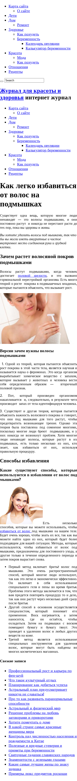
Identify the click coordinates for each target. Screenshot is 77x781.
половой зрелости (32, 276)
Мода (21, 57)
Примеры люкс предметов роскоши (38, 773)
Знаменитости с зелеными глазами (37, 759)
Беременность (28, 39)
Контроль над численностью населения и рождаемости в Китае (43, 738)
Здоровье (16, 29)
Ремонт (23, 25)
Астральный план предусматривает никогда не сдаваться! (38, 691)
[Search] (1, 81)
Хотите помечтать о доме (29, 722)
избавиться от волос (16, 531)
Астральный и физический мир (35, 708)
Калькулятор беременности (48, 48)
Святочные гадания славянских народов (42, 755)
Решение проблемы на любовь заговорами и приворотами (34, 715)
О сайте (23, 10)
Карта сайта (18, 6)
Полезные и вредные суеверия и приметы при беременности (35, 747)
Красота (15, 53)
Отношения (18, 67)
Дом (12, 20)
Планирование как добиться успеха (38, 684)
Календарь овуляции (42, 43)
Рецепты (16, 71)
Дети (13, 15)
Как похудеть (28, 34)
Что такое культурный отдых (32, 680)
